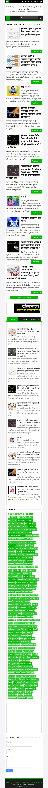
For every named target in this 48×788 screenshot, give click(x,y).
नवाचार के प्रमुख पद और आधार (31, 219)
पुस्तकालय (17, 623)
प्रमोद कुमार (11, 629)
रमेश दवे (34, 654)
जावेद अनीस (33, 582)
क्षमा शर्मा (25, 576)
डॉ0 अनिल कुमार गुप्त (29, 589)
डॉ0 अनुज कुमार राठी (14, 592)
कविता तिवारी (17, 570)
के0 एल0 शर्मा (20, 573)
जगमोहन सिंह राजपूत (22, 582)
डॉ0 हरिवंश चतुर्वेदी (25, 604)
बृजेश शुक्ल (23, 638)
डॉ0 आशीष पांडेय (27, 592)
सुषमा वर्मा (22, 692)
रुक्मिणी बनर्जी (28, 667)
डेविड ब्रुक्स (33, 586)
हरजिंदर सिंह (27, 695)
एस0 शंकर (31, 567)
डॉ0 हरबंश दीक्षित (13, 604)
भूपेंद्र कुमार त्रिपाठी (14, 645)
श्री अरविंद (26, 682)
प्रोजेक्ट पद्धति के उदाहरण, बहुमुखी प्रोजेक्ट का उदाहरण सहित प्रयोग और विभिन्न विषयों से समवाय (23, 62)
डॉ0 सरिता (11, 601)
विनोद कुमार (30, 673)
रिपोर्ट (20, 667)
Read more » (36, 51)
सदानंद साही (34, 682)
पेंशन (33, 623)
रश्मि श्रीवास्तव (20, 657)
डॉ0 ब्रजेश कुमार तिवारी (31, 595)
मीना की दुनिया (29, 651)
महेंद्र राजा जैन (30, 648)
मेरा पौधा (19, 437)
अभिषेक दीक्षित (20, 545)
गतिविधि (31, 576)
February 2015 (15, 24)
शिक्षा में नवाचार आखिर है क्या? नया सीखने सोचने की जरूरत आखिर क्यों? (31, 245)
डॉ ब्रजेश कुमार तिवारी (14, 589)
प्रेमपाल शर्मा (18, 632)
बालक (29, 635)
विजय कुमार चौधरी (22, 670)
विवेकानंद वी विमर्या (29, 676)
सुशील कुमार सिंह (13, 692)
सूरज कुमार (29, 692)
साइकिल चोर (26, 87)
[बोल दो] (13, 201)
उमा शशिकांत (19, 564)
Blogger (28, 786)
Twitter (22, 1)
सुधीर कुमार (11, 688)
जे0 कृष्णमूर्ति (11, 586)
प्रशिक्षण (10, 632)
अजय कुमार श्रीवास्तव (32, 536)
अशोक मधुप (21, 554)
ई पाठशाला (30, 561)
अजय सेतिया (12, 539)
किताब (24, 570)
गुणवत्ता (29, 579)
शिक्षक (28, 679)
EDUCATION (13, 517)
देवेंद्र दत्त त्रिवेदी (20, 610)
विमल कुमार (11, 676)
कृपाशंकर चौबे (31, 570)
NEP (34, 523)
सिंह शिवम (34, 685)
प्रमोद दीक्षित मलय (22, 629)
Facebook (25, 1)
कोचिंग (20, 576)
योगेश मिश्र (27, 654)
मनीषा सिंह (21, 648)
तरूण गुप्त (35, 604)
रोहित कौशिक (12, 670)
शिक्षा (14, 682)
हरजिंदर (20, 695)
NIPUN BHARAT (14, 526)
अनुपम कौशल (32, 542)
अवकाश (18, 551)
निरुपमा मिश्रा (21, 617)
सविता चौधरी (19, 685)
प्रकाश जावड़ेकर (13, 626)
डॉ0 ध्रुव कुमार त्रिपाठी (15, 595)
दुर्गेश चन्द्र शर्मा (32, 607)
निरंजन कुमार (12, 617)
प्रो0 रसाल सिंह (27, 632)
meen (22, 523)
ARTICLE (11, 514)
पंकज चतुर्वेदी (12, 620)
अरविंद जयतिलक (33, 548)
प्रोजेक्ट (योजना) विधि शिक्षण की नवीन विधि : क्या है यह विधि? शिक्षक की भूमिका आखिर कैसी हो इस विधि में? (23, 141)
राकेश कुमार (34, 657)
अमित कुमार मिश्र (13, 548)
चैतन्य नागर (11, 582)
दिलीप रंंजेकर (12, 607)
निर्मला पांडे (30, 617)
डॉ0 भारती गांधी (12, 598)
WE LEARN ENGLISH (16, 536)
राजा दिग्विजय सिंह (13, 660)
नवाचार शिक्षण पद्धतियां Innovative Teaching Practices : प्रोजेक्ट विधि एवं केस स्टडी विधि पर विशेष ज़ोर (23, 172)
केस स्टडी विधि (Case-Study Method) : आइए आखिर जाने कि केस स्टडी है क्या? (28, 331)
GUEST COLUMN (25, 517)
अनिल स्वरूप (22, 542)
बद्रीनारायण (23, 635)
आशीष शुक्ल (21, 561)
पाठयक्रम (29, 620)
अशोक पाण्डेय (12, 554)
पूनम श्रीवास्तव (26, 623)
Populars (13, 319)
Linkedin (34, 1)
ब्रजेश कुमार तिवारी (13, 642)
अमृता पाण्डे (23, 548)
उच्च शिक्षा (11, 564)
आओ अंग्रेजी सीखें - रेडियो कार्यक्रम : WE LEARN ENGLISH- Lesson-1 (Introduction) (28, 489)
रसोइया (28, 657)
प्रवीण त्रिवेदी (33, 629)
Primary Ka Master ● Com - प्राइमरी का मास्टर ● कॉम (24, 8)
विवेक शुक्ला (19, 676)
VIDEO (29, 533)
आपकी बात (11, 558)
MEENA (28, 523)
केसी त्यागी (28, 573)
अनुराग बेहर (11, 545)
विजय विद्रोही (33, 670)
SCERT (17, 530)
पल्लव (23, 620)
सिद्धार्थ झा (27, 685)
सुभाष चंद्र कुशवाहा (30, 688)
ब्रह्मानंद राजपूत (25, 642)
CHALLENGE (21, 514)
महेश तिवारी (11, 651)
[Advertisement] (24, 717)
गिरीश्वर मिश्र (12, 579)
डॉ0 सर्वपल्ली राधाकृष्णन (23, 601)
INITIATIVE (12, 520)
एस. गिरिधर (23, 567)
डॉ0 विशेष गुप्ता (34, 598)
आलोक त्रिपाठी (12, 561)
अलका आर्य (11, 551)
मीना (23, 651)
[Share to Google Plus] (14, 35)
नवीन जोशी (25, 614)
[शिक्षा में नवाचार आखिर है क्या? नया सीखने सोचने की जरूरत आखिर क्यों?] (13, 246)
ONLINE (25, 526)
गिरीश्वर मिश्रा (21, 579)
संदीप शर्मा (11, 685)
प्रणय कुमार (22, 626)
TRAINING (21, 533)
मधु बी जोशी (24, 645)
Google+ (28, 1)
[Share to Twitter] (11, 35)
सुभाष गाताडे (19, 688)
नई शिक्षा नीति (31, 610)
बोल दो (23, 196)
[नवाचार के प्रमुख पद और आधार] (13, 222)
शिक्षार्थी (19, 682)
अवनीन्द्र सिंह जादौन (28, 551)
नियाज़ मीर (33, 614)
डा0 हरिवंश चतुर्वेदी (22, 586)
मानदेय (18, 651)
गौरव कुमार (36, 579)
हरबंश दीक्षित (12, 698)
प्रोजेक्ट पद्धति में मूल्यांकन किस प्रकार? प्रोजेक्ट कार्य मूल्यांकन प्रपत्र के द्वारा (31, 33)
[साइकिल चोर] (13, 91)
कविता (10, 570)
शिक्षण (10, 682)
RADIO (10, 530)
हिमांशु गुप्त (30, 698)
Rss (31, 1)
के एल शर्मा (11, 573)
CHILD (30, 514)
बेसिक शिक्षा (31, 638)
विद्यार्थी (18, 673)
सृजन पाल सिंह (12, 695)
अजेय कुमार (29, 539)
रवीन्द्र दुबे (11, 657)
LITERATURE (13, 523)
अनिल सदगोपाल (12, 542)
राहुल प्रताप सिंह (13, 667)
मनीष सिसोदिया (12, 648)
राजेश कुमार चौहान (13, 663)
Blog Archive (35, 319)
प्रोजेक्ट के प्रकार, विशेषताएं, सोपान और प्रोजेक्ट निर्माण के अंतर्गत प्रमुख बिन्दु (31, 112)
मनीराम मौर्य (32, 645)
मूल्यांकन (10, 654)
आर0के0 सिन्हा (20, 558)
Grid (37, 24)
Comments (24, 319)
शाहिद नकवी (21, 679)
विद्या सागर (11, 673)
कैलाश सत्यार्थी (12, 576)
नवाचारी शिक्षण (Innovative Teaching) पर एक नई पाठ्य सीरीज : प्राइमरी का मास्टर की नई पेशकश (22, 273)
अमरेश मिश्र (29, 545)
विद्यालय (23, 673)
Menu (7, 1)
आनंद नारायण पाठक (31, 554)
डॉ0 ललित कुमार (23, 598)
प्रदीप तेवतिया (32, 626)
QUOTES (32, 526)
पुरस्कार (10, 623)
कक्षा (36, 567)
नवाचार (19, 614)
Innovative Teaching (25, 520)
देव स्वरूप (11, 610)
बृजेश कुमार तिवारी (13, 638)
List (39, 24)
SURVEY (33, 530)
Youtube (37, 1)
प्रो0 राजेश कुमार (13, 635)
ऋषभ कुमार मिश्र (13, 567)
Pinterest (40, 1)
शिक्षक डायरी (34, 679)
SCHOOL (25, 530)
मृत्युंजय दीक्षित (19, 654)
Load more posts (24, 297)
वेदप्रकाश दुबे (12, 679)
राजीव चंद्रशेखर (25, 660)
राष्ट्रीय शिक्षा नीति (25, 663)
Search (40, 18)
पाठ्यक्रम (36, 620)
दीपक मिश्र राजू (21, 607)
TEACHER (12, 533)
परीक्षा (19, 620)
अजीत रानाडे (20, 539)
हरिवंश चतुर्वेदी (21, 698)
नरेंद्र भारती (11, 614)
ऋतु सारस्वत (28, 564)
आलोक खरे (29, 558)
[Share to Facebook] (9, 35)
